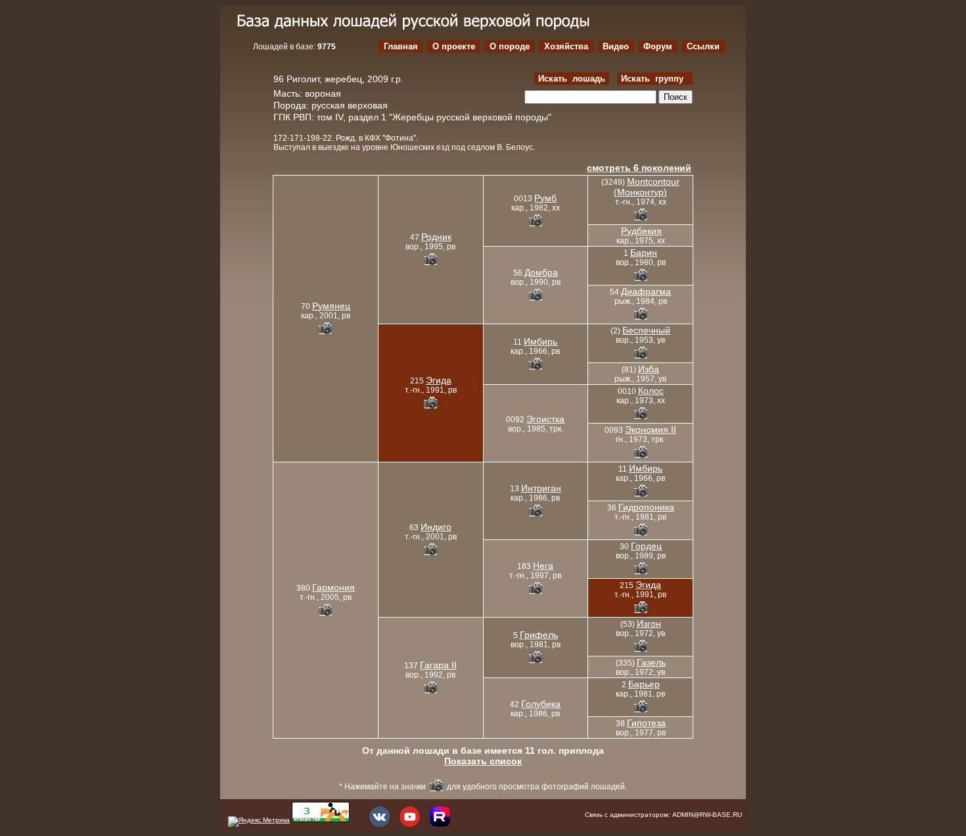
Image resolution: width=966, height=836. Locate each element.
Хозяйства (566, 46)
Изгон (649, 623)
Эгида (438, 380)
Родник (436, 237)
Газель (651, 662)
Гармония (333, 587)
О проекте (453, 46)
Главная (401, 46)
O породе (510, 46)
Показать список (483, 761)
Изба (648, 369)
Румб (545, 198)
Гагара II (438, 665)
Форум (657, 46)
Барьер (644, 684)
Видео (616, 46)
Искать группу (655, 79)
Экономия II (650, 429)
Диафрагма (646, 291)
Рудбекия (641, 231)
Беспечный (646, 330)
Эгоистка (545, 419)
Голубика (541, 704)
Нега (543, 565)
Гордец (646, 546)
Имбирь (540, 341)
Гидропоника (646, 507)
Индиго (436, 527)
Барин (643, 252)
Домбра (541, 272)
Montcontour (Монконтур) (646, 186)
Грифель (539, 634)
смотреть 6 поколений (639, 167)
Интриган (541, 488)
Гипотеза (646, 723)
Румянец (331, 306)
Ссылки (703, 46)
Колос (651, 390)
